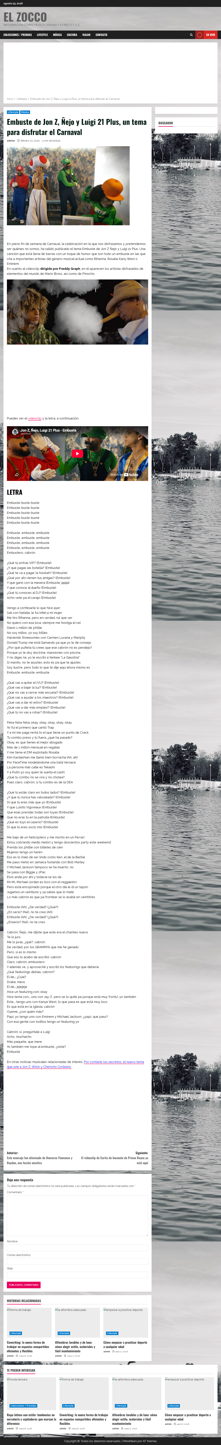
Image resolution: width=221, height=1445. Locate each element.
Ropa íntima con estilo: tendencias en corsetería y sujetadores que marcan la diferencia (31, 1419)
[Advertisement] (110, 71)
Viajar (86, 35)
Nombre (12, 1241)
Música (57, 35)
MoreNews (130, 1441)
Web (10, 1268)
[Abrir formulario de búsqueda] (191, 34)
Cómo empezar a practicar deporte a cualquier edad (125, 1344)
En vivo (210, 35)
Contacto (101, 35)
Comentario (15, 1192)
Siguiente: (114, 1158)
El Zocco (25, 16)
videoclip (34, 418)
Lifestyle (42, 35)
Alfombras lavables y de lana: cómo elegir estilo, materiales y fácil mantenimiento (75, 1346)
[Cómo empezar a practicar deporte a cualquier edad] (125, 1323)
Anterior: (39, 1158)
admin (11, 140)
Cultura (72, 35)
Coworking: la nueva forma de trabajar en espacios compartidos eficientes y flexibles (28, 1346)
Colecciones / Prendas (17, 35)
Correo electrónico (19, 1255)
